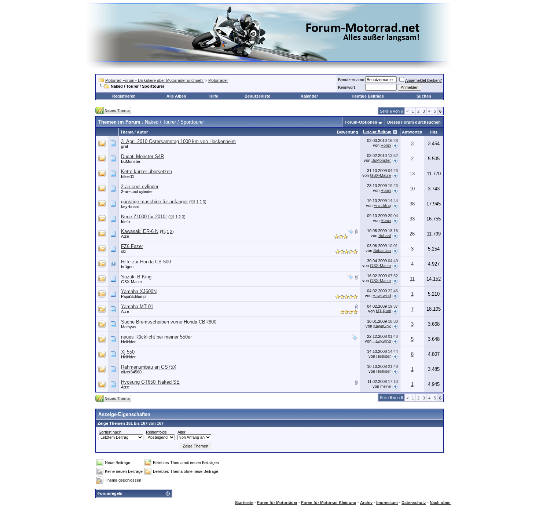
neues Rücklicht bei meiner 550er (156, 337)
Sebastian (382, 250)
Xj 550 (128, 352)
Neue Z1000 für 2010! (144, 216)
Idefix (126, 221)
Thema (126, 132)
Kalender (309, 96)
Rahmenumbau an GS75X (148, 367)
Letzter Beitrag (377, 131)
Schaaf (384, 235)
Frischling (382, 205)
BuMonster (130, 161)
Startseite (244, 502)
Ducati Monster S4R (142, 156)
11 (412, 279)
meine (385, 386)
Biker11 (127, 176)
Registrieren (124, 96)
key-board (130, 206)
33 (412, 219)
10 (412, 188)
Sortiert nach (110, 432)
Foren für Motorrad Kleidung (328, 502)
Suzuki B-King (136, 277)
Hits (433, 132)
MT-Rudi (383, 310)
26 (412, 234)
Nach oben (440, 502)
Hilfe (213, 96)
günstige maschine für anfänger (154, 201)
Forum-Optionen (361, 122)
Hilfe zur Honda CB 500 (146, 261)
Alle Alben (176, 96)
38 (412, 204)
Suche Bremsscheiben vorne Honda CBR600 (168, 322)
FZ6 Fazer (132, 246)
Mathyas (128, 327)
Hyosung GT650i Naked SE (150, 382)
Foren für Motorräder (277, 502)
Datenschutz (414, 502)
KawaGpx (382, 326)
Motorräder (218, 80)
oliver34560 (131, 372)
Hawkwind (382, 295)
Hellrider (128, 342)
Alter (181, 432)
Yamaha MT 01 (137, 306)
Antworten (412, 132)
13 (412, 173)
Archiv (366, 502)
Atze (125, 236)
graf (124, 146)
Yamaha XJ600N (139, 291)
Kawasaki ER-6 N (139, 231)
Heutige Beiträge (368, 96)
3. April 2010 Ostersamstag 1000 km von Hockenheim (178, 141)
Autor (142, 132)
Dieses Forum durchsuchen (414, 122)
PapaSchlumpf (134, 296)
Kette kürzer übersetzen (146, 171)
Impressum (387, 502)
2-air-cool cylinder (139, 186)
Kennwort (346, 87)
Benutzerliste (257, 96)
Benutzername (351, 79)
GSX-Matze (380, 175)
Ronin (386, 145)
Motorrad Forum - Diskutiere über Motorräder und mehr (154, 80)
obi (123, 251)
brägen (127, 266)
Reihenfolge (156, 432)
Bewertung (347, 132)
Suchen (424, 96)
